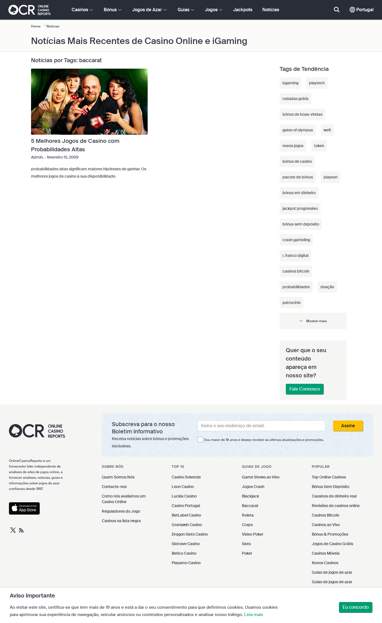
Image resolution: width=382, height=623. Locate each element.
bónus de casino (297, 161)
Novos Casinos (325, 562)
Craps (247, 524)
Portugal (364, 10)
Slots (246, 543)
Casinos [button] (80, 10)
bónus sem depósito (300, 224)
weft (327, 129)
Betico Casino (184, 553)
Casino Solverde (186, 477)
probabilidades (296, 286)
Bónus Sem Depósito (330, 486)
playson (331, 177)
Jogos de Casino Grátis (332, 543)
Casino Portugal (186, 505)
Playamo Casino (186, 562)
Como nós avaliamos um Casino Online (124, 499)
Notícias (270, 10)
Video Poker (252, 534)
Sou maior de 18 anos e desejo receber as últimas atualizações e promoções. (264, 440)
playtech (317, 82)
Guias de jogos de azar (332, 572)
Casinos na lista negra (121, 520)
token (319, 145)
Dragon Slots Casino (190, 534)
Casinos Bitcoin (325, 515)
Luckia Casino (184, 496)
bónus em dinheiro (299, 192)
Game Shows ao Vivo (260, 477)
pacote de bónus (297, 177)
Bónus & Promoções (330, 534)
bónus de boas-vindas (302, 114)
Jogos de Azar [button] (147, 10)
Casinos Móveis (325, 553)
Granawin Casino (187, 524)
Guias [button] (184, 10)
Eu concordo (356, 607)
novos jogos (292, 145)
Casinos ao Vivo (326, 524)
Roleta (248, 515)
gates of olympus (297, 129)
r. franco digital (295, 255)
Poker (247, 553)
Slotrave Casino (186, 543)
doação (327, 286)
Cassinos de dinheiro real (334, 496)
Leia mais (253, 614)
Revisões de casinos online (336, 505)
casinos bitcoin (295, 271)
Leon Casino (183, 486)
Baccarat (250, 505)
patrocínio (291, 302)
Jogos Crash (253, 486)
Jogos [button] (212, 10)
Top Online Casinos (329, 477)
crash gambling (296, 239)
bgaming (290, 82)
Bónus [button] (111, 10)
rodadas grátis (295, 98)
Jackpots (242, 10)
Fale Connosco (304, 389)
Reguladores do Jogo (121, 511)
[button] (313, 321)
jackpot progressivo (300, 208)
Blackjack (250, 496)
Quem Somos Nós (118, 477)
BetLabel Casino (186, 515)
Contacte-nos (114, 486)
